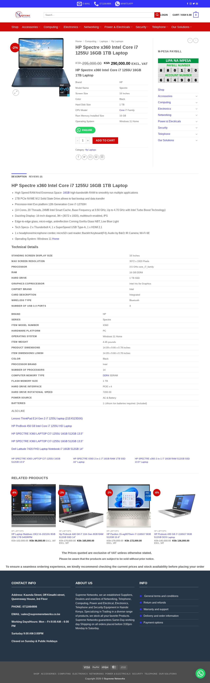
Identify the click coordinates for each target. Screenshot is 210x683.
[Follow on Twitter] (194, 4)
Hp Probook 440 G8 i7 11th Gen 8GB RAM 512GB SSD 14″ (81, 536)
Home (78, 41)
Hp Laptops (117, 41)
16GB (66, 192)
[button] (164, 15)
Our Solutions (180, 27)
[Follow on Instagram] (191, 4)
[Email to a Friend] (90, 157)
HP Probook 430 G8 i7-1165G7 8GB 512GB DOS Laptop (173, 536)
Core (122, 110)
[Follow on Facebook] (188, 4)
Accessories (30, 27)
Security (141, 27)
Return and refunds (155, 602)
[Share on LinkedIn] (102, 157)
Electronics (71, 27)
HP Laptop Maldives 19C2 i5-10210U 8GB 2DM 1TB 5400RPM (33, 536)
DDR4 (106, 375)
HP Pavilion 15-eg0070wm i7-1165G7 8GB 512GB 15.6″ (129, 536)
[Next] (198, 517)
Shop (14, 27)
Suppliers (126, 594)
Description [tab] (19, 176)
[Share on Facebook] (78, 157)
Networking (91, 27)
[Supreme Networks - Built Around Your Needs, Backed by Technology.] (25, 15)
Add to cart (105, 140)
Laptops (104, 41)
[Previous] (11, 517)
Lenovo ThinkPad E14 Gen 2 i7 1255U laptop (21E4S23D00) (47, 418)
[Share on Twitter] (84, 157)
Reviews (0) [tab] (35, 176)
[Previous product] (195, 40)
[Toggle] (197, 96)
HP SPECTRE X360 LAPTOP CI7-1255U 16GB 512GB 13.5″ (47, 433)
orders (102, 624)
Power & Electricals (117, 27)
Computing (51, 27)
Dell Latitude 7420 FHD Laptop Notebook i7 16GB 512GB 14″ (47, 449)
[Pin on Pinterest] (96, 157)
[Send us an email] (197, 4)
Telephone (159, 27)
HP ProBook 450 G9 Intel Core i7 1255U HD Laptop (41, 426)
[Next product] (190, 40)
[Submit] (157, 15)
